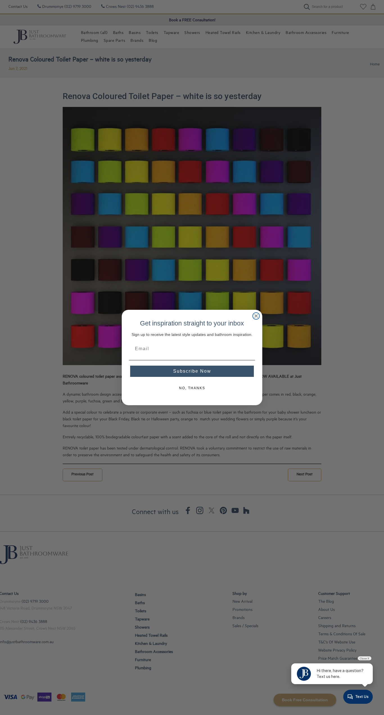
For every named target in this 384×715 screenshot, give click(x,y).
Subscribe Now (192, 371)
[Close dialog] (256, 316)
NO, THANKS (192, 388)
